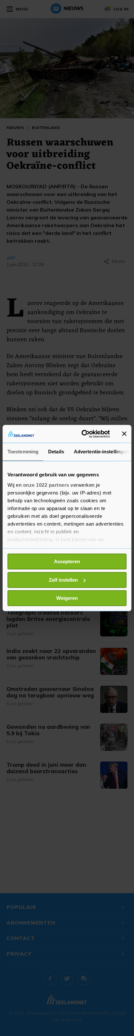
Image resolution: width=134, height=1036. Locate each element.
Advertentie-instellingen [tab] (101, 451)
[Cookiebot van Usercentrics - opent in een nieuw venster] (83, 434)
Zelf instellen (63, 580)
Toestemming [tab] (22, 451)
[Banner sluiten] (124, 434)
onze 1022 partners (46, 485)
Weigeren (67, 598)
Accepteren (67, 561)
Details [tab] (56, 451)
